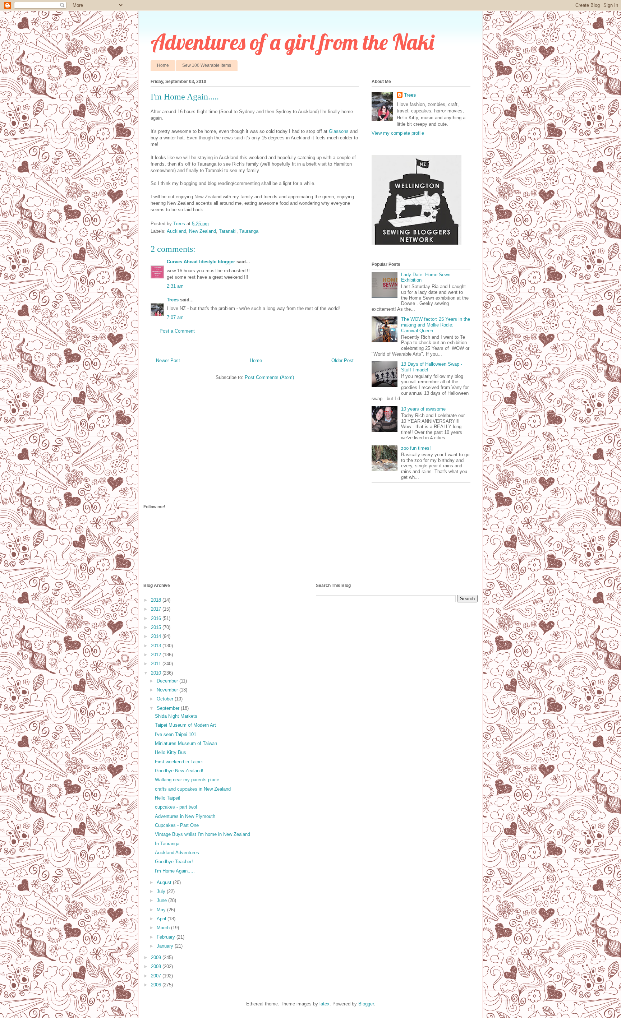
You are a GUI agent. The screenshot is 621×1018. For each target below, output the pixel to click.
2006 (156, 984)
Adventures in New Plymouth (185, 816)
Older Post (342, 360)
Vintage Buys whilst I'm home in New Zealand (202, 834)
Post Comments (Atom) (269, 377)
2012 (156, 654)
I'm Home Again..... (175, 871)
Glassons (339, 131)
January (166, 946)
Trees (173, 299)
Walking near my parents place (187, 779)
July (162, 891)
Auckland (176, 231)
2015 (156, 627)
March (164, 927)
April (162, 918)
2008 (156, 966)
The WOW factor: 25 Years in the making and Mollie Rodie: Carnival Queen (435, 324)
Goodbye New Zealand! (179, 770)
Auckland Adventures (177, 852)
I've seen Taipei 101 (175, 734)
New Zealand (202, 231)
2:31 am (175, 286)
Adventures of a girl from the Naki (292, 41)
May (162, 909)
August (165, 882)
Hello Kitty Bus (170, 752)
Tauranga (248, 231)
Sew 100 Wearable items (206, 65)
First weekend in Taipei (179, 761)
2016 (156, 618)
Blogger (366, 1004)
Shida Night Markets (176, 716)
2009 (156, 957)
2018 (156, 600)
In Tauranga (167, 843)
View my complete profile (398, 133)
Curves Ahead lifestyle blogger (201, 261)
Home (163, 65)
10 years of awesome (423, 409)
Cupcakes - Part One (177, 825)
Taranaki (227, 231)
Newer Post (168, 360)
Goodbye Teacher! (174, 861)
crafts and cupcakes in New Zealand (193, 789)
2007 (156, 975)
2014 (156, 636)
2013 (156, 645)
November (168, 690)
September (169, 708)
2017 (156, 609)
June (162, 900)
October (166, 699)
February (166, 937)
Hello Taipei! (167, 798)
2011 (156, 663)
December (168, 681)
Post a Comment (177, 331)
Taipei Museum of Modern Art (185, 725)
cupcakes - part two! (176, 807)
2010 (156, 673)
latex (324, 1004)
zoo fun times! (416, 448)
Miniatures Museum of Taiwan (186, 743)
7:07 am (175, 317)
